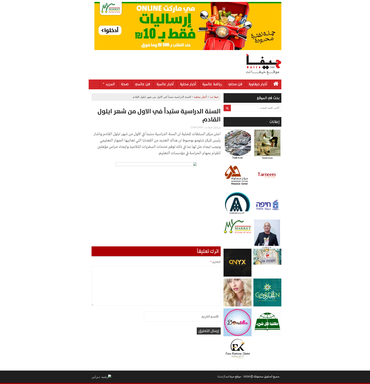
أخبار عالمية (165, 84)
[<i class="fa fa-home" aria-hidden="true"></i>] (275, 84)
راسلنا (220, 377)
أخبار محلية (188, 84)
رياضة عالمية (212, 84)
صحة (125, 84)
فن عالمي (142, 84)
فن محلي (235, 84)
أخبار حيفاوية (257, 84)
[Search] (227, 108)
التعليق (215, 262)
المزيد (110, 84)
